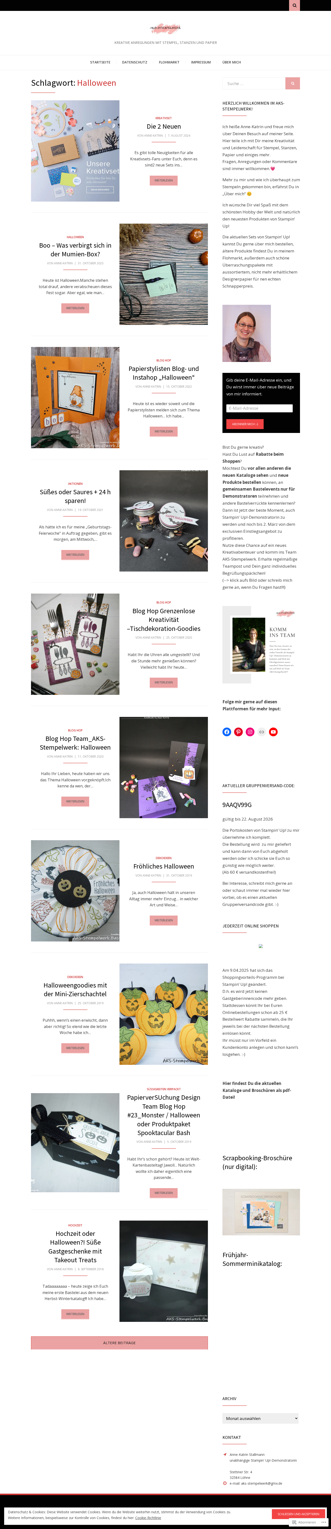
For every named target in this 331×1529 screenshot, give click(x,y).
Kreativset (164, 118)
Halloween (75, 237)
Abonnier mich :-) (245, 424)
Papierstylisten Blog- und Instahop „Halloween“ (163, 373)
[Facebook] (226, 732)
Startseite (100, 62)
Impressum (201, 62)
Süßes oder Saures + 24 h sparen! (75, 496)
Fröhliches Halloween (163, 866)
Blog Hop (164, 360)
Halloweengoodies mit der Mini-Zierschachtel (75, 989)
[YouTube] (273, 732)
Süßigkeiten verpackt (164, 1089)
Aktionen (75, 484)
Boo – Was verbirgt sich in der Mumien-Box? (75, 249)
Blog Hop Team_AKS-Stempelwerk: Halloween (75, 743)
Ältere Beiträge (119, 1342)
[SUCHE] (292, 83)
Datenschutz (134, 62)
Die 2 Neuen (164, 126)
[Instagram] (250, 732)
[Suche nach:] (253, 83)
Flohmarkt (169, 62)
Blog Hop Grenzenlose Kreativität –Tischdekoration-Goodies (163, 619)
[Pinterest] (238, 732)
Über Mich (231, 62)
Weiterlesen (164, 180)
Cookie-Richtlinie (148, 1517)
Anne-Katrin (153, 135)
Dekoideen (164, 858)
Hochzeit (75, 1225)
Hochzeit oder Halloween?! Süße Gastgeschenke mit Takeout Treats (75, 1246)
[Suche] (294, 5)
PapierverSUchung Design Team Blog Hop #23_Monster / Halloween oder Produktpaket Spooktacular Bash (163, 1115)
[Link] (261, 732)
